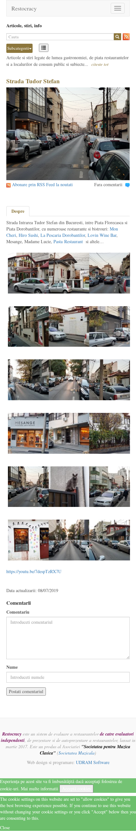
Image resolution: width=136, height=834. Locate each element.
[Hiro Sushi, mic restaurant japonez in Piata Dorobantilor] (69, 486)
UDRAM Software (92, 762)
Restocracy (24, 8)
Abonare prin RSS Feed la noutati (42, 184)
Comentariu (17, 612)
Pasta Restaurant (68, 241)
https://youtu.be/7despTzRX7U (33, 571)
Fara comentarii (108, 184)
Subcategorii (18, 48)
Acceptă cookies (76, 789)
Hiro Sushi (28, 235)
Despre (17, 211)
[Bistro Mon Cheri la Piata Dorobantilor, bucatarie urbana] (28, 272)
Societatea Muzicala (77, 753)
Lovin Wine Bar (102, 235)
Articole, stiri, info (24, 25)
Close (5, 828)
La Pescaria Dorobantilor (62, 235)
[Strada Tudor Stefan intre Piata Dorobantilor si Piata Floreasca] (69, 272)
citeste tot (99, 64)
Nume (12, 667)
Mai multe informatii (39, 789)
